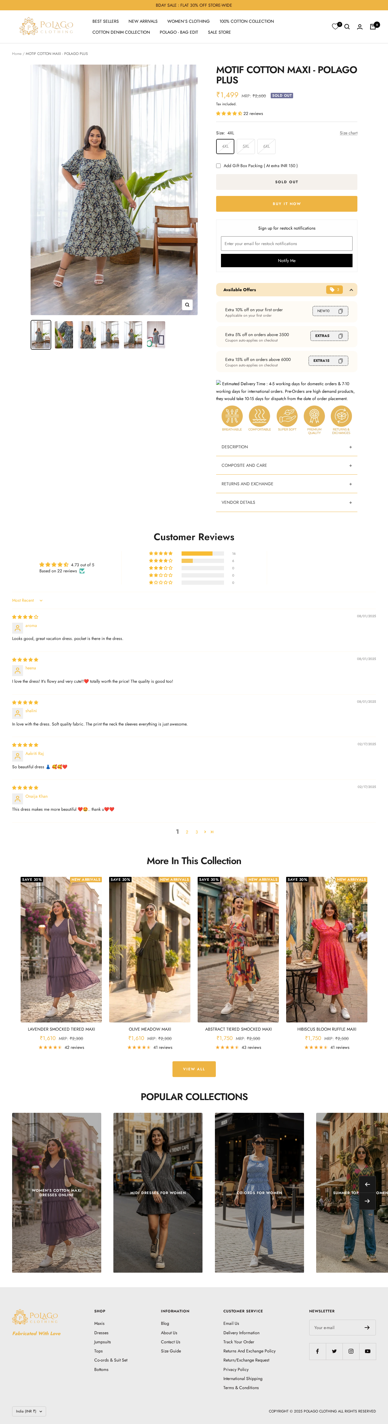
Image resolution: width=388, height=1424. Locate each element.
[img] (25, 617)
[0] (335, 27)
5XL (245, 146)
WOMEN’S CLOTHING (188, 21)
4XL (225, 146)
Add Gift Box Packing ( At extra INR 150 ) (261, 166)
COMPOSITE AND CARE (244, 465)
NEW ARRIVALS (143, 21)
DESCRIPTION (235, 447)
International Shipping (243, 1378)
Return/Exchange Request (246, 1360)
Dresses (101, 1333)
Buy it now (287, 204)
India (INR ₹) (26, 1411)
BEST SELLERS (105, 21)
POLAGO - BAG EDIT (179, 32)
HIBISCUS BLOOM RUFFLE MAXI (326, 1029)
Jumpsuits (102, 1342)
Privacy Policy (236, 1369)
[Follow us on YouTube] (367, 1351)
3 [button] (197, 832)
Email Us (231, 1323)
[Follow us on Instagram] (351, 1351)
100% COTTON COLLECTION (246, 21)
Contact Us (170, 1342)
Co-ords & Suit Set (110, 1360)
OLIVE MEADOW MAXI (150, 1029)
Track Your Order (238, 1342)
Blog (165, 1323)
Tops (98, 1351)
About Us (169, 1333)
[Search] (347, 26)
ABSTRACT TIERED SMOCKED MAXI (238, 1029)
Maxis (99, 1323)
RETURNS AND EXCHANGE (247, 484)
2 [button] (187, 832)
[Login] (360, 26)
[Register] (367, 1327)
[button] (229, 113)
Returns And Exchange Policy (249, 1351)
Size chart (348, 133)
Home (17, 53)
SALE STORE (219, 32)
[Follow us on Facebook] (317, 1351)
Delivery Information (241, 1333)
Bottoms (101, 1369)
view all (194, 1069)
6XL (266, 146)
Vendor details (238, 502)
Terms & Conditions (241, 1388)
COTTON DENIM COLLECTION (121, 32)
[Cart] (373, 26)
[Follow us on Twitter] (334, 1351)
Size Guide (171, 1351)
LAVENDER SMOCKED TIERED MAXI (61, 1029)
